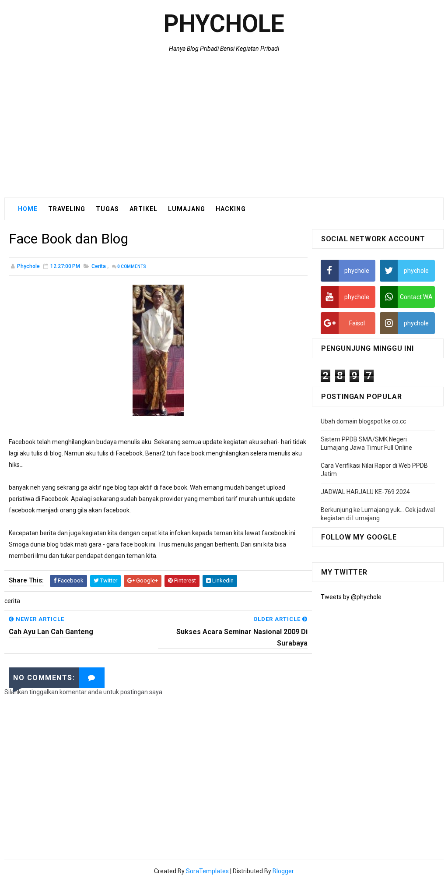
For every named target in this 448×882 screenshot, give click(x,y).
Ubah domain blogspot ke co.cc (363, 421)
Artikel (144, 208)
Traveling (66, 208)
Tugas (107, 208)
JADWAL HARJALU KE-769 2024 (365, 491)
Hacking (231, 208)
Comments (131, 266)
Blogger (283, 871)
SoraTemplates (207, 871)
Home (28, 208)
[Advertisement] (224, 127)
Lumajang (186, 208)
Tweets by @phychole (351, 596)
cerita (98, 266)
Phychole (224, 24)
